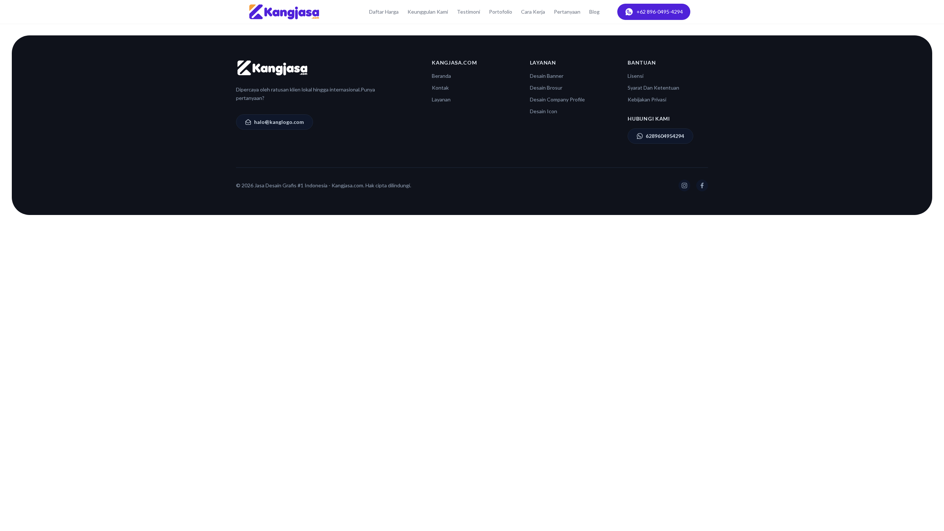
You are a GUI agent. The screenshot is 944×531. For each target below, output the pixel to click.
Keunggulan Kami (427, 11)
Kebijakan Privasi (647, 99)
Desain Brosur (546, 87)
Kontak (440, 87)
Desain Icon (543, 111)
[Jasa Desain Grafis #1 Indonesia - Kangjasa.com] (284, 12)
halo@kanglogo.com (279, 122)
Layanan (441, 99)
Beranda (441, 76)
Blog (594, 11)
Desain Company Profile (557, 99)
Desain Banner (546, 76)
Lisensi (635, 76)
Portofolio (500, 11)
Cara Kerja (533, 11)
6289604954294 (665, 136)
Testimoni (468, 11)
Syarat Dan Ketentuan (653, 87)
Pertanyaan (567, 11)
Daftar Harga (384, 11)
